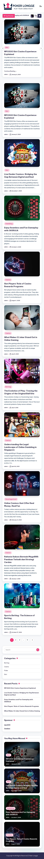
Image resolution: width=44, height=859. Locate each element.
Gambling (9, 224)
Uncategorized (10, 499)
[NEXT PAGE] (32, 640)
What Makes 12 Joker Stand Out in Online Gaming (22, 711)
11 (27, 640)
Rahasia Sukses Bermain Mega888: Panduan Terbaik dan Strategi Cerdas (21, 560)
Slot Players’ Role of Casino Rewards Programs (21, 707)
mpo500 (7, 725)
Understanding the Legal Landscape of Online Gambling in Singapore (20, 448)
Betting (8, 387)
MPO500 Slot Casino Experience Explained (20, 689)
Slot (7, 50)
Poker (6, 671)
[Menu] (40, 6)
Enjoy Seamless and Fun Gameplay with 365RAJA (18, 701)
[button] (10, 72)
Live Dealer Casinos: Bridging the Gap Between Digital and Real (21, 694)
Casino (8, 280)
